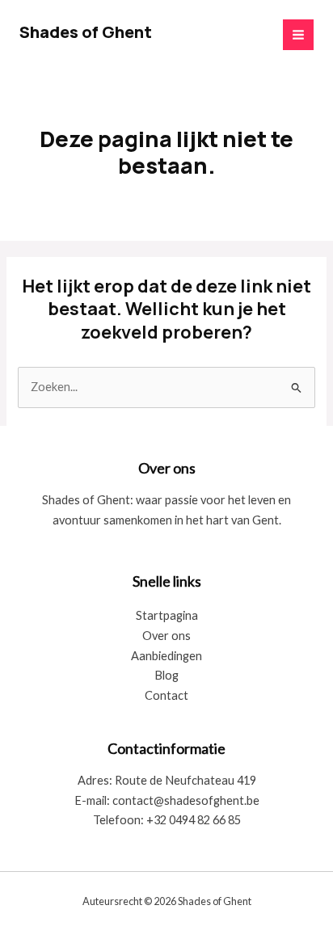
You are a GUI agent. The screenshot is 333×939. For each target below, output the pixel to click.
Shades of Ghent (85, 32)
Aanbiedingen (166, 656)
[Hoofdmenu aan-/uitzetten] (298, 34)
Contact (166, 695)
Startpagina (167, 615)
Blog (166, 675)
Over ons (166, 635)
